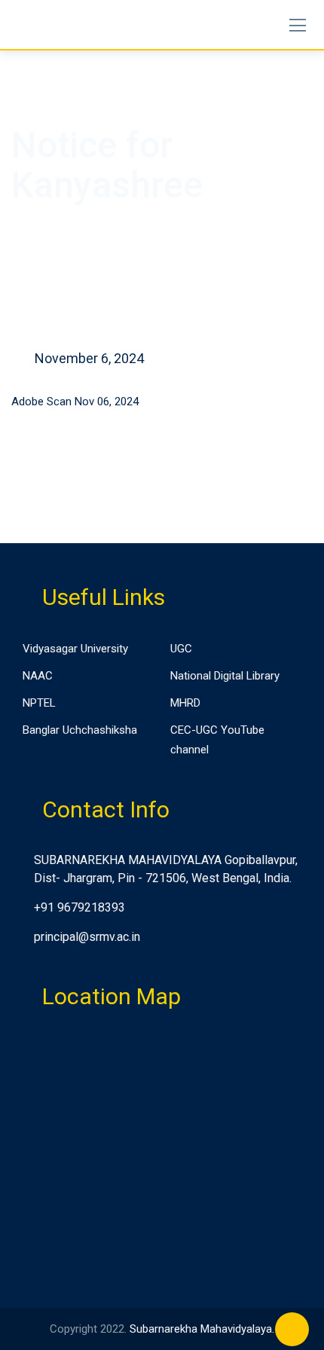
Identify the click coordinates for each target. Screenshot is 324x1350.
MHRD (185, 703)
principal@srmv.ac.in (87, 937)
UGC (181, 648)
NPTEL (39, 703)
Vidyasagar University (75, 648)
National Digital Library (225, 676)
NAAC (38, 676)
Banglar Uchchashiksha (80, 730)
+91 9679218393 (79, 907)
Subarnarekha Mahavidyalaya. (202, 1329)
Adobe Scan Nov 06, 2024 (75, 401)
